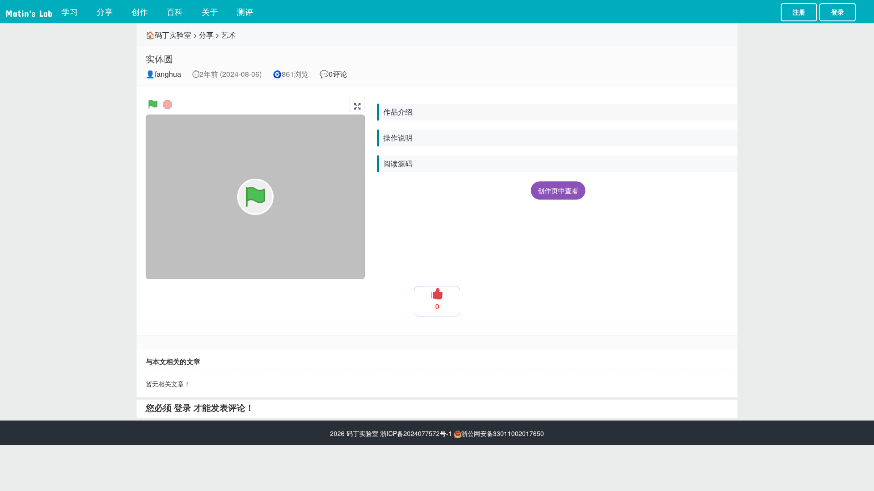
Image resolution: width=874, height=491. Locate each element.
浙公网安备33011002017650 (502, 433)
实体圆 (159, 58)
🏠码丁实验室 (168, 35)
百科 (175, 11)
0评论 (338, 74)
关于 (210, 11)
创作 (140, 11)
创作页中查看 (558, 190)
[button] (357, 104)
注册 (799, 12)
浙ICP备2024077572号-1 (416, 433)
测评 (245, 11)
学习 (69, 11)
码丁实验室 (362, 433)
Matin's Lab (28, 11)
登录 (837, 12)
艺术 (228, 35)
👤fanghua (163, 74)
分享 (105, 11)
